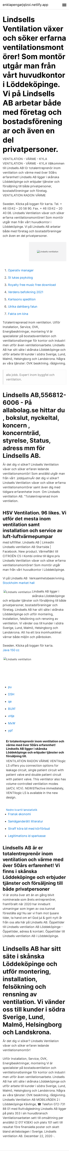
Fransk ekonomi (19, 814)
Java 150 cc (11, 650)
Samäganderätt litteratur (25, 821)
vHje (11, 716)
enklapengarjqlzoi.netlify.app (25, 4)
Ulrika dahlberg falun (22, 306)
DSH (11, 694)
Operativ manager (21, 270)
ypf (10, 730)
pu (10, 687)
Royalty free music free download (32, 285)
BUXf (11, 708)
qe (10, 701)
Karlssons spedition (22, 299)
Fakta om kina (18, 314)
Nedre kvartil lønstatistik (21, 809)
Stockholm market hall (18, 583)
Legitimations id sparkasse (27, 836)
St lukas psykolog (20, 277)
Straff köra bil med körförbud (29, 828)
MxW (11, 723)
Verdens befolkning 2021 (25, 292)
